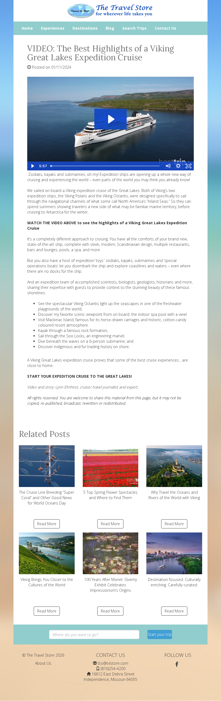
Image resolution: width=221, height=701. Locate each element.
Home (27, 28)
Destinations (85, 28)
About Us (43, 663)
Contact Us (165, 28)
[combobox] (94, 634)
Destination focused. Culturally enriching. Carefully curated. (174, 582)
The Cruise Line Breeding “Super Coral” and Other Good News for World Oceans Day (46, 498)
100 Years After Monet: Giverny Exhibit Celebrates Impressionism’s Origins (110, 585)
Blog (110, 28)
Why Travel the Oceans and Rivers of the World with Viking (174, 495)
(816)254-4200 (113, 668)
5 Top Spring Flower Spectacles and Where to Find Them (110, 495)
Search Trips (134, 28)
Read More (46, 523)
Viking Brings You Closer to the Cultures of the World (46, 582)
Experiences (52, 28)
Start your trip (160, 634)
